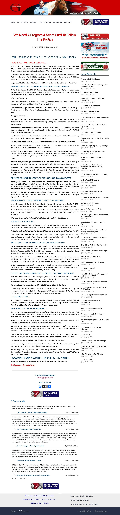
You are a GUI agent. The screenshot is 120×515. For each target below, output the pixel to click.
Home (13, 22)
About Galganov (45, 22)
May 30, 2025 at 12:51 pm (72, 446)
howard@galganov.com (45, 378)
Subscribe (67, 22)
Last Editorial (22, 22)
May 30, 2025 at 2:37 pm (72, 460)
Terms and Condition (101, 511)
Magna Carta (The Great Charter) (82, 496)
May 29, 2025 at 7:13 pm (72, 429)
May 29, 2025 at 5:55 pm (72, 412)
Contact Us (57, 22)
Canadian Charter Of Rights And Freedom (84, 504)
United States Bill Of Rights (80, 500)
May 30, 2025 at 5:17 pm (72, 475)
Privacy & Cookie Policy (85, 511)
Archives (33, 22)
